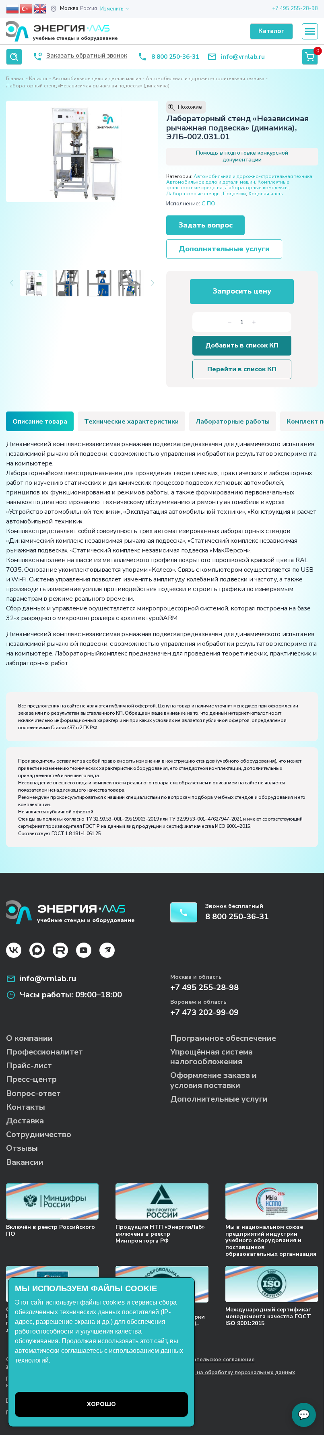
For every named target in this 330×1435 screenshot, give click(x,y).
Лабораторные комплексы (257, 187)
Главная (15, 78)
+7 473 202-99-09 (204, 1012)
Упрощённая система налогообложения (211, 1056)
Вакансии (24, 1162)
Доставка (25, 1120)
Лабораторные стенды (193, 193)
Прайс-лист (29, 1065)
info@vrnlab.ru (243, 56)
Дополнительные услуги (224, 249)
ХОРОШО (101, 1404)
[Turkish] (26, 8)
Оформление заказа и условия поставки (213, 1080)
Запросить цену (241, 291)
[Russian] (13, 8)
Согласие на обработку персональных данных (232, 1373)
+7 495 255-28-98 (295, 8)
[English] (40, 8)
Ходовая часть (265, 193)
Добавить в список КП (241, 345)
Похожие (185, 107)
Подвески (234, 193)
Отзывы (22, 1148)
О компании (29, 1038)
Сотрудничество (38, 1134)
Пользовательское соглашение (212, 1360)
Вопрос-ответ (33, 1093)
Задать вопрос (205, 225)
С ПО (208, 203)
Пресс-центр (31, 1079)
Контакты (25, 1107)
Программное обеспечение (223, 1038)
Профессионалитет (44, 1051)
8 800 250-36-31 (175, 56)
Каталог (38, 78)
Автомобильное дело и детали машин (96, 78)
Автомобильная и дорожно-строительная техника (205, 78)
